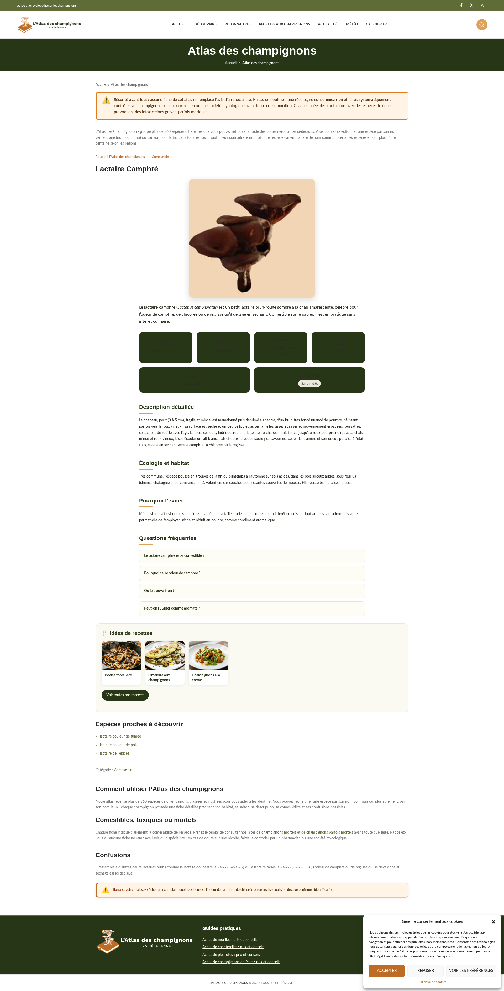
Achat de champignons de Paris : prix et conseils (241, 962)
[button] (493, 921)
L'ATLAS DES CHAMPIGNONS (229, 983)
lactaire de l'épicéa (114, 753)
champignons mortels (278, 832)
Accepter (387, 971)
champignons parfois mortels (329, 832)
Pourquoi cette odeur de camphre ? (172, 573)
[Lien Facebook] (461, 5)
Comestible (160, 157)
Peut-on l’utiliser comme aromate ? (172, 608)
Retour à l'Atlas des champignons (121, 157)
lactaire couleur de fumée (120, 736)
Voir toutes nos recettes (125, 695)
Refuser (425, 971)
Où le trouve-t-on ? (159, 591)
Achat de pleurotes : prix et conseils (231, 955)
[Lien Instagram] (482, 5)
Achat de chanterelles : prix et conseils (233, 947)
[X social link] (471, 5)
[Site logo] (49, 25)
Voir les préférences (471, 971)
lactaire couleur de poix (119, 745)
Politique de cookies (432, 981)
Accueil (231, 63)
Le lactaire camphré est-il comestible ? (174, 556)
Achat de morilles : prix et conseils (229, 940)
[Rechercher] (482, 24)
